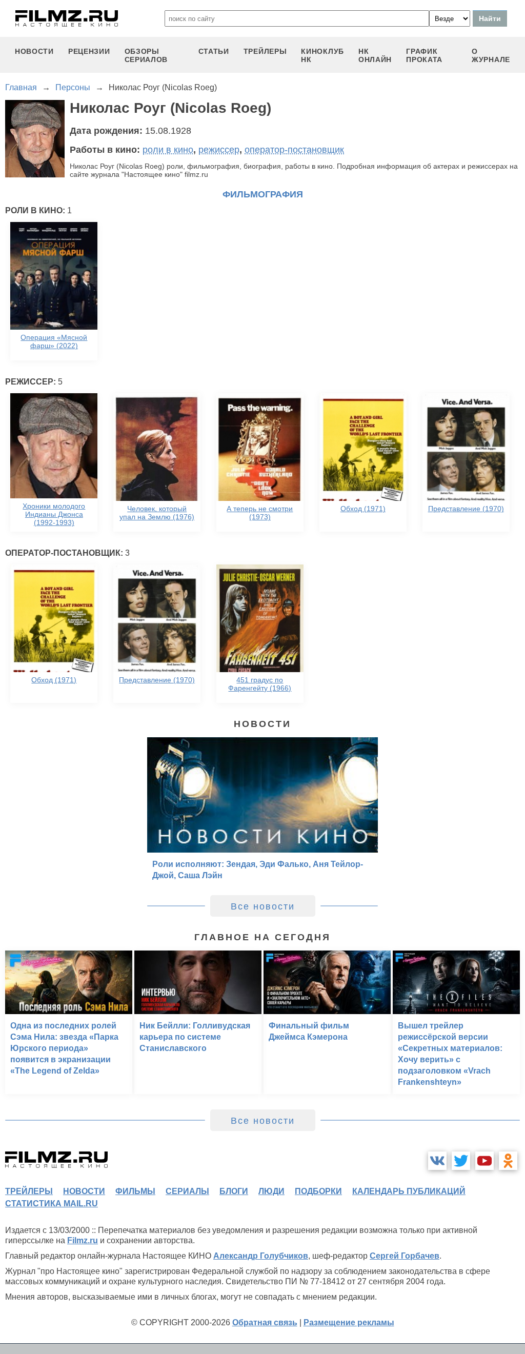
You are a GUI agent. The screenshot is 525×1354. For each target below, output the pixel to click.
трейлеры (265, 51)
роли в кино (168, 150)
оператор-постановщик (294, 150)
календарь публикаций (409, 1191)
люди (271, 1191)
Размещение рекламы (349, 1322)
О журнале (491, 55)
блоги (233, 1191)
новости (34, 51)
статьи (213, 51)
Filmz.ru (82, 1240)
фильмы (135, 1191)
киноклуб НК (322, 55)
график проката (424, 55)
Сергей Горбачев (404, 1255)
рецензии (89, 51)
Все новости (263, 906)
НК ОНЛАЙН (375, 55)
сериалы (187, 1191)
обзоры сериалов (146, 55)
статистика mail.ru (51, 1203)
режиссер (218, 150)
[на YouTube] (484, 1160)
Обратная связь (264, 1322)
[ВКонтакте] (437, 1160)
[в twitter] (461, 1160)
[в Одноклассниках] (508, 1160)
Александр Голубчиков (260, 1255)
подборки (318, 1191)
